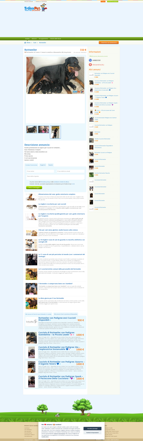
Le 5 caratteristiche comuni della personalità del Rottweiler (59, 269)
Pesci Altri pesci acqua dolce (111, 433)
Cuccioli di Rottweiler (100, 159)
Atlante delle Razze (55, 38)
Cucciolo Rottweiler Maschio (102, 173)
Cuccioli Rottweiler (100, 166)
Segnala (50, 165)
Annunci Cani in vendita (31, 425)
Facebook (98, 440)
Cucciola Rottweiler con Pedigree (103, 125)
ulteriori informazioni (59, 433)
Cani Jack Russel (28, 433)
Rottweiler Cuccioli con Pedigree (103, 152)
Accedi (103, 1)
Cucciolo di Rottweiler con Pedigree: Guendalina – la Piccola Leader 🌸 (57, 333)
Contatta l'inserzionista (31, 165)
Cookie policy (45, 436)
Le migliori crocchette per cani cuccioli (52, 204)
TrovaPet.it (116, 440)
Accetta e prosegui (92, 428)
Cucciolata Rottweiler (100, 180)
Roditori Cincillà (108, 428)
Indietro (28, 86)
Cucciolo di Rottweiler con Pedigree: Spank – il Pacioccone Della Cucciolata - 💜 (61, 377)
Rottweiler (97, 132)
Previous (27, 132)
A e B (73, 184)
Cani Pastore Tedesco (29, 434)
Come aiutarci (53, 440)
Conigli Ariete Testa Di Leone (112, 431)
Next (84, 132)
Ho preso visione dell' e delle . (49, 182)
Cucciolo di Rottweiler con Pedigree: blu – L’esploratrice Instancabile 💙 (59, 348)
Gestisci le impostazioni (92, 432)
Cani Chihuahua (28, 429)
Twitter (104, 440)
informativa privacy (45, 182)
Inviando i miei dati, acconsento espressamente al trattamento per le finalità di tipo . (52, 184)
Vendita (27, 38)
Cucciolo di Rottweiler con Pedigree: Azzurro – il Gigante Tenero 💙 (62, 363)
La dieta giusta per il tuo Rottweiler (51, 298)
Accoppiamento (43, 38)
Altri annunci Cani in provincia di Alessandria (65, 314)
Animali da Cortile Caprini (111, 436)
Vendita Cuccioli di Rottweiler (102, 139)
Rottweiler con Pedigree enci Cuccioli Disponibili (57, 319)
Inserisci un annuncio (41, 1)
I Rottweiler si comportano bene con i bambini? (55, 283)
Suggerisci (43, 165)
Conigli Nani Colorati (110, 429)
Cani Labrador (27, 431)
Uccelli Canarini (108, 434)
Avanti (82, 86)
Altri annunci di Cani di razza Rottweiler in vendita (38, 314)
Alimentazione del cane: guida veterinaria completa (56, 194)
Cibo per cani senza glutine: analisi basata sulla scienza (58, 230)
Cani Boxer (27, 428)
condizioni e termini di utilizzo (61, 182)
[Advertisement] (71, 24)
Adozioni (34, 38)
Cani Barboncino (28, 436)
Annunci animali (28, 1)
